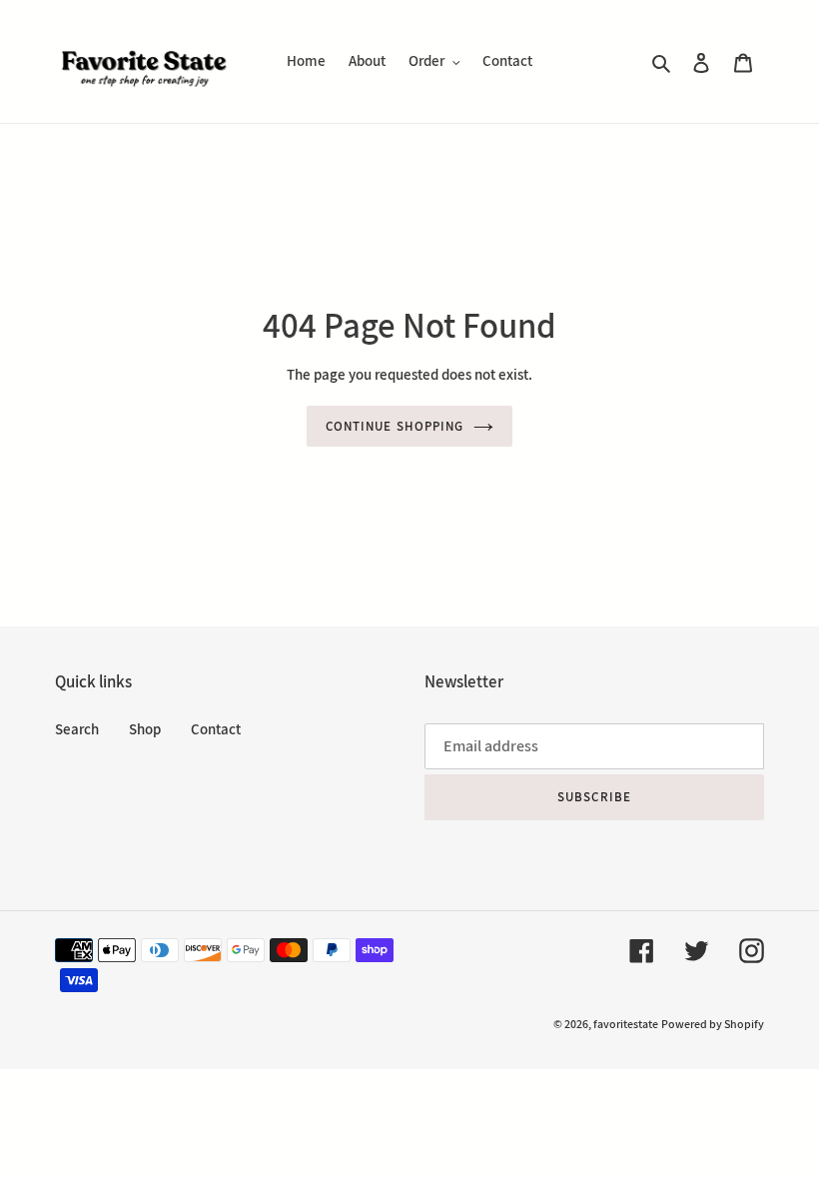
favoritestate (625, 1023)
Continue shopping (394, 426)
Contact (216, 728)
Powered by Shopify (712, 1023)
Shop (145, 728)
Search (77, 728)
